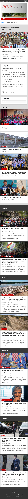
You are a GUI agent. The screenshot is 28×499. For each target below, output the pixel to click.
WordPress (19, 496)
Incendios (3, 81)
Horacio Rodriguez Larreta (18, 79)
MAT (22, 86)
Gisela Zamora (7, 80)
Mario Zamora (11, 86)
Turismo (9, 92)
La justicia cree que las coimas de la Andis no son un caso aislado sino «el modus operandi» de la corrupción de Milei (13, 474)
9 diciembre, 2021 (5, 54)
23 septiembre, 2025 (6, 373)
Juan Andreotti (21, 81)
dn (8, 128)
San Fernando (8, 89)
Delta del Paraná (19, 76)
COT (10, 74)
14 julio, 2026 (4, 128)
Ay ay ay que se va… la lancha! (10, 127)
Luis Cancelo (16, 84)
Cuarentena (9, 76)
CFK (9, 72)
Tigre (4, 92)
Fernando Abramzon (19, 77)
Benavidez (12, 70)
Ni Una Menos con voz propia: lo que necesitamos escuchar (12, 229)
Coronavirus (5, 74)
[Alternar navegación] (3, 19)
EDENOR (7, 77)
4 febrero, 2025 (4, 264)
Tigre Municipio (5, 46)
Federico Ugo (12, 77)
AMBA (16, 68)
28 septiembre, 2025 (6, 231)
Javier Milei (9, 81)
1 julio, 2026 (4, 151)
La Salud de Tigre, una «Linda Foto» (11, 149)
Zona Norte (5, 107)
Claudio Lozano (15, 72)
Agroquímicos (5, 294)
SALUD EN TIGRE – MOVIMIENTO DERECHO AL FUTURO (11, 198)
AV (2, 123)
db (11, 54)
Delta (14, 76)
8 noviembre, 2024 (5, 337)
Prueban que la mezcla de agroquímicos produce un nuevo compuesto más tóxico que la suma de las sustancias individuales (13, 299)
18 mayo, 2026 (4, 200)
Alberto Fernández (8, 68)
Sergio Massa (15, 90)
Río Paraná (21, 88)
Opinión (9, 367)
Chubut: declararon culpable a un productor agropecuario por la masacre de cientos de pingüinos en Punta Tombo (13, 334)
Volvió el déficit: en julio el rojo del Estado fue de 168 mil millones (13, 404)
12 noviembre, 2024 (5, 302)
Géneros (4, 208)
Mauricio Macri (5, 88)
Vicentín (12, 92)
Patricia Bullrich (15, 88)
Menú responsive (25, 1)
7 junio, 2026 (4, 176)
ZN (10, 46)
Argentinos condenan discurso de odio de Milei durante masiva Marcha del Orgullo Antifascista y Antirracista (13, 261)
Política (11, 256)
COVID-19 (14, 74)
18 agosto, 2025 (5, 406)
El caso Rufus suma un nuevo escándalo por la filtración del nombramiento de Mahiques (13, 440)
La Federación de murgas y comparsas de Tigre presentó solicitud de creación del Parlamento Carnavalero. (13, 173)
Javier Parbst (15, 81)
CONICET (22, 72)
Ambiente (5, 278)
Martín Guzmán (17, 86)
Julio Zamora (8, 84)
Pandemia (10, 88)
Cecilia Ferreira (5, 72)
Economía (5, 350)
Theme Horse (21, 494)
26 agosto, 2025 (5, 477)
